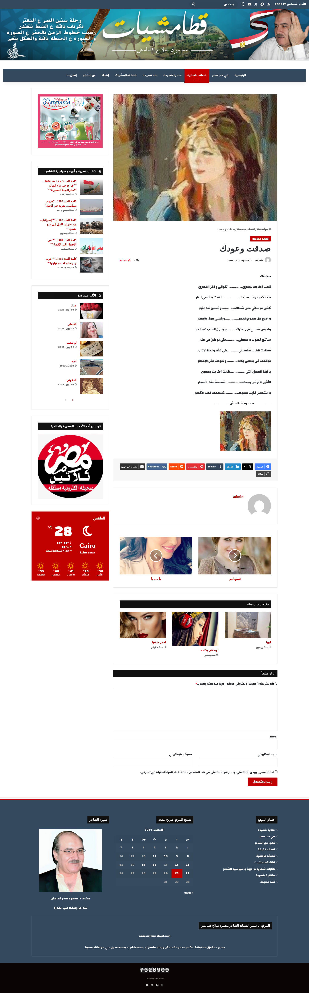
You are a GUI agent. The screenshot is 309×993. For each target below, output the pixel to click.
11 (154, 856)
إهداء (105, 75)
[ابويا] (248, 625)
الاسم (273, 736)
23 (176, 873)
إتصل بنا (71, 75)
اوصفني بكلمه (209, 650)
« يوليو (188, 892)
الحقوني (72, 380)
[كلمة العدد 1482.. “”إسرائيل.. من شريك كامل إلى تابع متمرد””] (91, 226)
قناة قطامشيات (126, 75)
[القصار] (91, 330)
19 (143, 864)
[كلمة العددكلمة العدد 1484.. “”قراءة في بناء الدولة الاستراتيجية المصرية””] (91, 187)
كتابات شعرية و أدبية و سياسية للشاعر (249, 869)
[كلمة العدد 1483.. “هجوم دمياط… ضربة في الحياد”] (91, 207)
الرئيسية (240, 75)
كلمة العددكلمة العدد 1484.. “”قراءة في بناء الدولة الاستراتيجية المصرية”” (60, 186)
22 (188, 873)
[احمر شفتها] (143, 625)
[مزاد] (91, 311)
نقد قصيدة (150, 75)
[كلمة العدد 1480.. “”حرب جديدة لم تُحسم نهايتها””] (91, 265)
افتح (74, 361)
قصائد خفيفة (266, 849)
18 (154, 864)
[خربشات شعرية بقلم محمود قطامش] (154, 34)
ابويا (268, 642)
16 (177, 864)
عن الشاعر (89, 75)
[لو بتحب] (91, 348)
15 (187, 864)
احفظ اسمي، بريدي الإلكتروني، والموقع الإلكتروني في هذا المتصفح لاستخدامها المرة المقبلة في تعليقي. (207, 772)
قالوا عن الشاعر (265, 843)
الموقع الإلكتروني (180, 754)
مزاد (74, 305)
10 (166, 856)
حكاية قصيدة (172, 75)
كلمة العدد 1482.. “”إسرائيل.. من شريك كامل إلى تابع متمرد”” (58, 224)
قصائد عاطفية (196, 75)
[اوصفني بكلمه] (195, 629)
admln (259, 260)
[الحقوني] (91, 386)
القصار (73, 324)
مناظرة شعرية (265, 875)
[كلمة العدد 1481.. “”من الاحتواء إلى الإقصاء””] (91, 246)
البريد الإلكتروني (267, 754)
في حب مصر (220, 75)
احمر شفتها (159, 642)
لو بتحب (72, 342)
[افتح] (91, 367)
